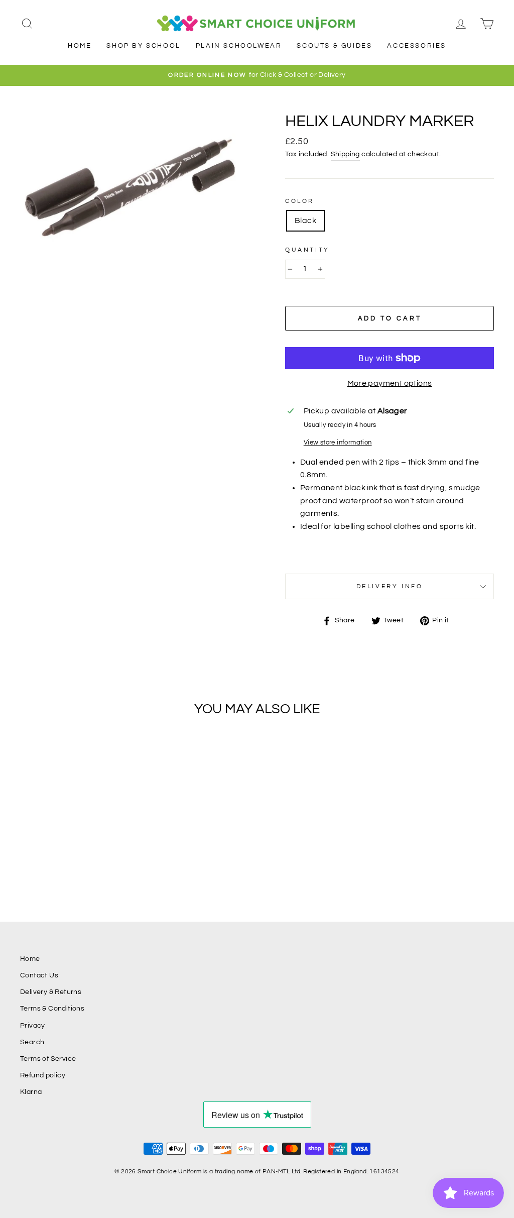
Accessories (416, 45)
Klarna (31, 1091)
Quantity (307, 250)
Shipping (345, 154)
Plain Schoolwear (239, 45)
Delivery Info (389, 586)
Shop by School (143, 45)
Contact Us (39, 975)
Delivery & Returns (50, 991)
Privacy (32, 1025)
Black (305, 220)
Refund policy (42, 1075)
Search (32, 1042)
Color (299, 201)
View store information (338, 442)
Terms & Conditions (52, 1008)
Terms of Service (48, 1058)
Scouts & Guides (334, 45)
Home (79, 45)
